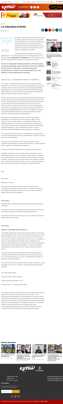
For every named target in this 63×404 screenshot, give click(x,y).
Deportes (34, 359)
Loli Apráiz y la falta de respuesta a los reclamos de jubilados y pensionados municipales (23, 357)
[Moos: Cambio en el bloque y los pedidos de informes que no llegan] (54, 47)
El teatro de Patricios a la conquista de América (55, 65)
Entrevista (48, 53)
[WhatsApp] (53, 30)
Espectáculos (54, 61)
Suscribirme (15, 391)
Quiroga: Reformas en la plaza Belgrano (56, 72)
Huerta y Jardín (55, 76)
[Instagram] (34, 7)
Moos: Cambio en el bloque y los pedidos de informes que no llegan (54, 56)
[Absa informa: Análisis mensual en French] (48, 85)
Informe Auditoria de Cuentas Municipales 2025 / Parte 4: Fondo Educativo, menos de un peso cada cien (55, 357)
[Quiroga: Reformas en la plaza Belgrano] (48, 72)
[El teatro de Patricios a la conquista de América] (48, 63)
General (53, 70)
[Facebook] (31, 7)
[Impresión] (56, 30)
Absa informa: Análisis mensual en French (56, 85)
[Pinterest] (49, 30)
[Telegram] (60, 30)
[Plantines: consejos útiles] (48, 78)
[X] (38, 7)
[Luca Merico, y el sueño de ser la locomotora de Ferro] (39, 349)
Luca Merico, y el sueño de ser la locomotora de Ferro (39, 356)
